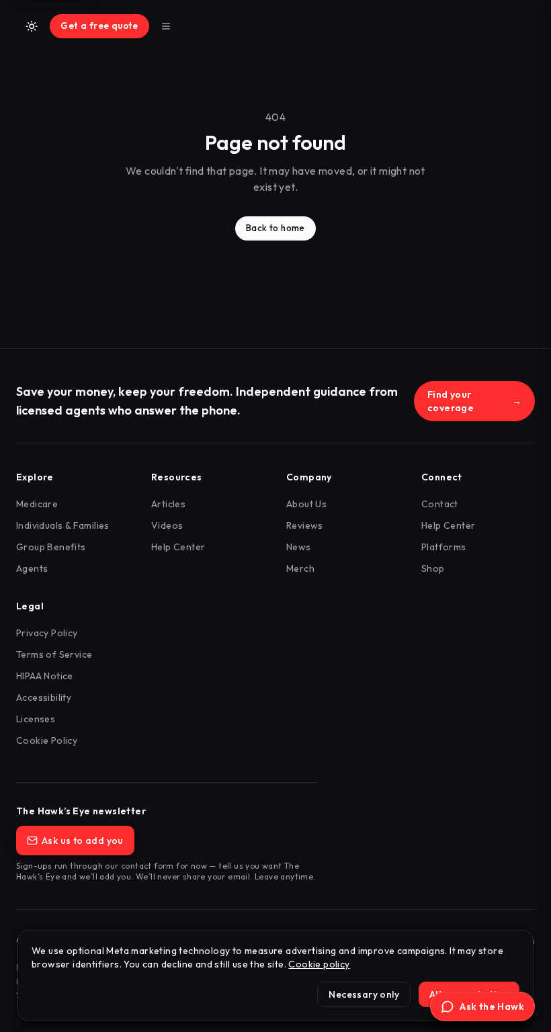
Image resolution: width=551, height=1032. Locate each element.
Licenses (35, 719)
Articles (168, 504)
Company (309, 477)
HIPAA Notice (44, 676)
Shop (433, 568)
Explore (35, 477)
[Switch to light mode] (31, 26)
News (298, 547)
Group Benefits (51, 547)
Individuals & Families (63, 525)
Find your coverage (474, 401)
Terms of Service (54, 654)
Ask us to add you (83, 840)
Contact (439, 504)
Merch (300, 568)
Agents (32, 568)
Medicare (37, 504)
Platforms (443, 547)
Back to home (275, 227)
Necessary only (364, 994)
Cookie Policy (46, 740)
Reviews (304, 525)
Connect (441, 477)
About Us (306, 504)
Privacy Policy (47, 633)
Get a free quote (99, 25)
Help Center (178, 547)
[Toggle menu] (166, 26)
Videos (167, 525)
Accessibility (43, 697)
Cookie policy (318, 964)
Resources (176, 477)
